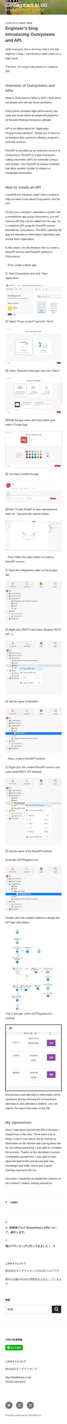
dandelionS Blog (26, 5)
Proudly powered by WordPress (23, 1415)
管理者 (29, 23)
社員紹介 (14, 1202)
